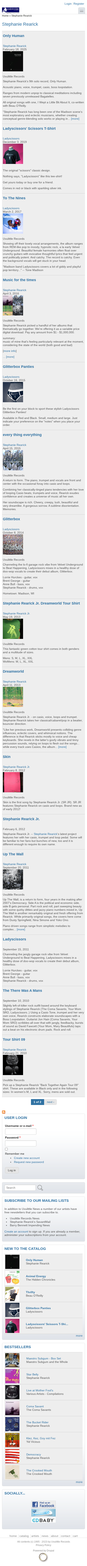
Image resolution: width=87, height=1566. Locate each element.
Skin (7, 757)
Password (12, 1137)
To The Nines (14, 198)
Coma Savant (35, 1406)
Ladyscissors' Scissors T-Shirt (29, 129)
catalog (24, 1536)
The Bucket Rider (37, 1422)
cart (75, 1536)
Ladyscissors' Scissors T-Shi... (47, 1324)
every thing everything (22, 435)
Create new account (27, 1158)
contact (65, 1536)
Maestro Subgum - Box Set (43, 1358)
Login (68, 3)
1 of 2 (37, 1102)
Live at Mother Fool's (39, 1390)
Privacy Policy (43, 1545)
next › (50, 1102)
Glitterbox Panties (18, 367)
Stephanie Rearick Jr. (16, 613)
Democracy (33, 1454)
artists (35, 1536)
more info (10, 350)
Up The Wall (13, 854)
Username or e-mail (19, 1125)
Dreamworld (13, 671)
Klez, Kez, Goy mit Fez (40, 1438)
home (13, 1536)
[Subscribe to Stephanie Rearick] (43, 1112)
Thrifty (30, 1292)
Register (78, 3)
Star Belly (32, 1374)
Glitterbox (11, 519)
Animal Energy (36, 1276)
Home (5, 16)
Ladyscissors (11, 138)
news (45, 1536)
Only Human (13, 36)
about (54, 1536)
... (4, 356)
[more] (75, 118)
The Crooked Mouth (39, 1470)
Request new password (29, 1162)
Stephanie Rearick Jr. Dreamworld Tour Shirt (41, 603)
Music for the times (19, 280)
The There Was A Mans (22, 991)
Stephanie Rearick (14, 45)
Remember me (14, 1153)
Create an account (16, 1231)
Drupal (50, 1550)
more (79, 1335)
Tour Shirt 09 (14, 1039)
